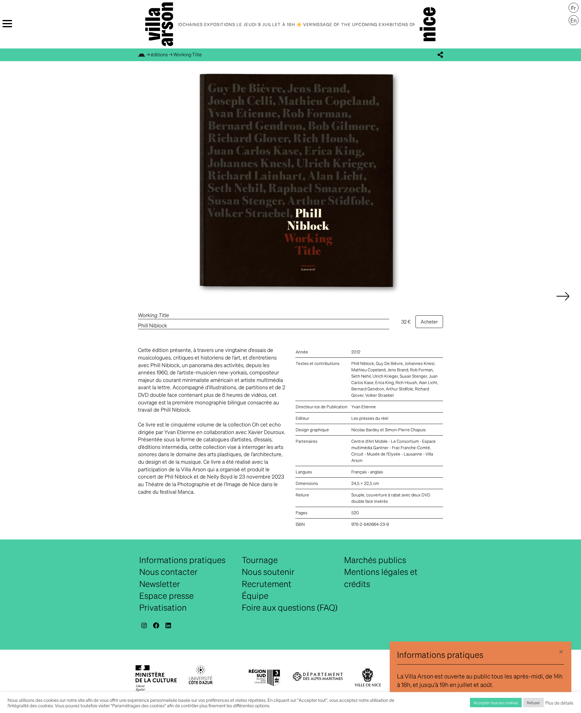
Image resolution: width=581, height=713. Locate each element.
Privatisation (163, 607)
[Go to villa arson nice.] (141, 54)
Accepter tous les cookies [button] (496, 702)
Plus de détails (559, 702)
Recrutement (266, 583)
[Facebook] (156, 625)
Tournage (260, 559)
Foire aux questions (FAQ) (290, 607)
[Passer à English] (574, 20)
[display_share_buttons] (440, 55)
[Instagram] (144, 625)
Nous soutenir (268, 571)
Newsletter (159, 583)
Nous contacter (168, 571)
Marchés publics (375, 559)
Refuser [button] (533, 702)
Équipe (255, 595)
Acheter (429, 321)
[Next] (563, 302)
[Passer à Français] (574, 7)
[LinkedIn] (168, 625)
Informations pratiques (182, 559)
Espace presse (166, 595)
